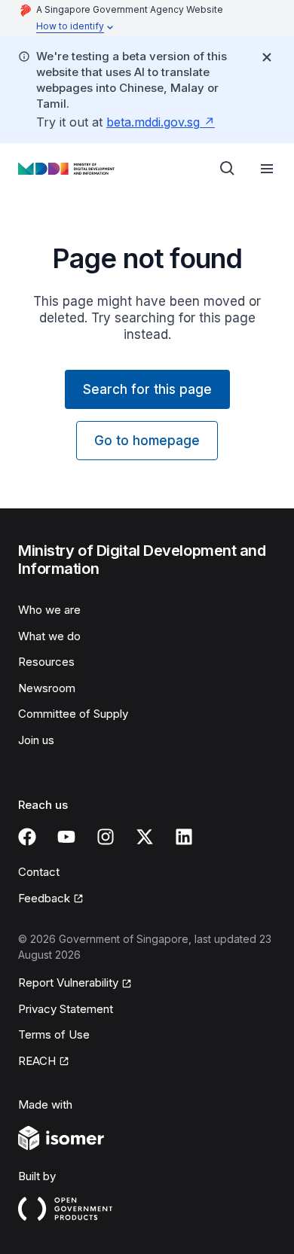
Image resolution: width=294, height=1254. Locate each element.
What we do (49, 636)
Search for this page (147, 389)
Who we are (49, 610)
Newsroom (46, 688)
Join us (36, 740)
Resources (46, 661)
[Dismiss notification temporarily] (267, 57)
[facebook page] (27, 837)
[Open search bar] (228, 169)
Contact (39, 872)
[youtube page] (66, 837)
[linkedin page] (184, 837)
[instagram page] (105, 837)
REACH (37, 1061)
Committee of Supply (73, 713)
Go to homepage (147, 440)
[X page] (145, 837)
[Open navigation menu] (267, 169)
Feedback (44, 898)
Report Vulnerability (68, 982)
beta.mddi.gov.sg (153, 122)
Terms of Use (54, 1034)
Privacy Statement (65, 1009)
